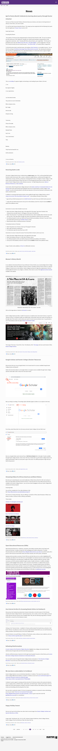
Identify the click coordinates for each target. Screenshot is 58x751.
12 (37, 729)
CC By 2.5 (22, 246)
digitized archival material (46, 269)
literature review (26, 697)
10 (33, 729)
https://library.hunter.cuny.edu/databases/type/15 (19, 492)
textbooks (24, 638)
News (7, 5)
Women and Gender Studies (29, 320)
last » (44, 729)
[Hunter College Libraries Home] (14, 2)
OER (21, 601)
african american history (30, 537)
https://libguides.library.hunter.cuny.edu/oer (32, 551)
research (36, 697)
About (4, 5)
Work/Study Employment (18, 737)
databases (20, 161)
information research (31, 663)
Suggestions (8, 737)
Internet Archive (32, 638)
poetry (23, 161)
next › (41, 729)
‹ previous (18, 729)
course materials (33, 601)
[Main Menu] (55, 2)
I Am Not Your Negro (10, 525)
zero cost (38, 601)
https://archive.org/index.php (15, 635)
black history (27, 251)
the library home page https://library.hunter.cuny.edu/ (26, 49)
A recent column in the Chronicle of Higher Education (17, 649)
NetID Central (28, 199)
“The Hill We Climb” (31, 44)
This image (35, 345)
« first (14, 729)
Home (1, 5)
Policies (2, 737)
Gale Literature (34, 47)
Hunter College (27, 351)
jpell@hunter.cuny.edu (11, 695)
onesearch (28, 638)
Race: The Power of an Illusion (12, 513)
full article (24, 310)
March (36, 351)
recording (11, 81)
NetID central (24, 219)
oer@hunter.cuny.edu (40, 569)
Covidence (21, 697)
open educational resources (26, 601)
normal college (32, 351)
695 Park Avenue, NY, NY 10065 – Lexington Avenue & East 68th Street (13, 740)
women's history (22, 251)
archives (26, 722)
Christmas (29, 722)
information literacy (24, 663)
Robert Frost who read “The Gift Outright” (27, 42)
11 (35, 729)
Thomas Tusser (18, 28)
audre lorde (33, 251)
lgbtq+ (30, 251)
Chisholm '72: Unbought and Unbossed (14, 501)
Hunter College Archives (11, 346)
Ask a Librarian (20, 183)
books (21, 638)
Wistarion (22, 722)
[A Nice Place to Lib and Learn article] (29, 291)
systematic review (32, 697)
